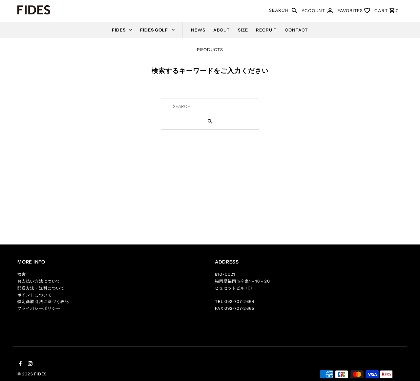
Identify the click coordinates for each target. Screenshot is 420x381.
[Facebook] (19, 364)
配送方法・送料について (40, 288)
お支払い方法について (38, 281)
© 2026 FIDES (31, 373)
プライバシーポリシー (38, 308)
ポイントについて (34, 294)
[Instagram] (29, 364)
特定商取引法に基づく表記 (43, 301)
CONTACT (296, 29)
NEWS (198, 29)
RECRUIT (266, 29)
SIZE (243, 29)
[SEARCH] (294, 10)
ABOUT (221, 29)
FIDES (119, 29)
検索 (21, 274)
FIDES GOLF (154, 29)
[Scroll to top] (406, 367)
